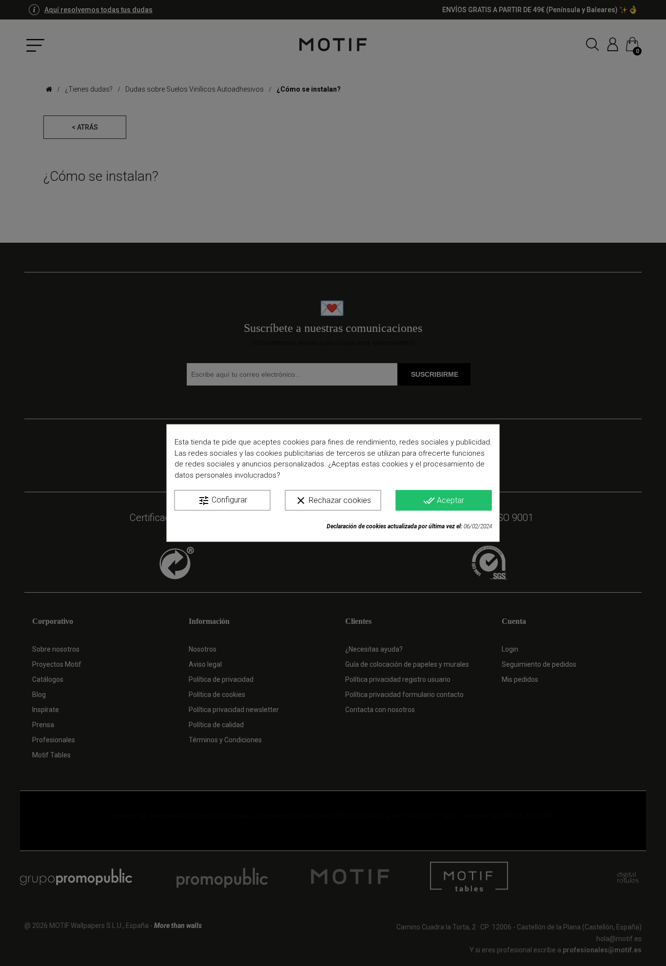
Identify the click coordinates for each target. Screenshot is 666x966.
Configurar (222, 500)
